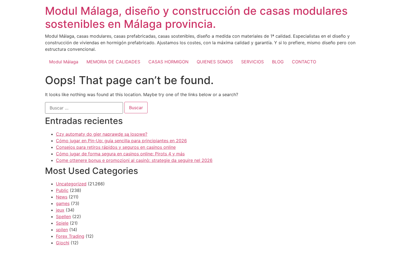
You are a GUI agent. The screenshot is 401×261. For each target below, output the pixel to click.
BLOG (278, 61)
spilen (62, 229)
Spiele (62, 223)
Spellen (63, 216)
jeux (60, 210)
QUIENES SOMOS (215, 61)
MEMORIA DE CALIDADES (113, 61)
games (63, 203)
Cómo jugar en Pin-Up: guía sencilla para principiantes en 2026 (121, 140)
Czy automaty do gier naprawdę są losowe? (101, 134)
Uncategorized (71, 183)
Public (62, 190)
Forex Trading (70, 236)
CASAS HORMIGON (168, 61)
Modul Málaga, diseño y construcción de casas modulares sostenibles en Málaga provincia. (196, 17)
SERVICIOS (252, 61)
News (61, 197)
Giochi (62, 242)
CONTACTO (304, 61)
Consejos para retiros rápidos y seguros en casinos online (116, 147)
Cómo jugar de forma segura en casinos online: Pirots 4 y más (120, 153)
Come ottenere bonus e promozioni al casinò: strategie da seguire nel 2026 (134, 160)
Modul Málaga (63, 61)
